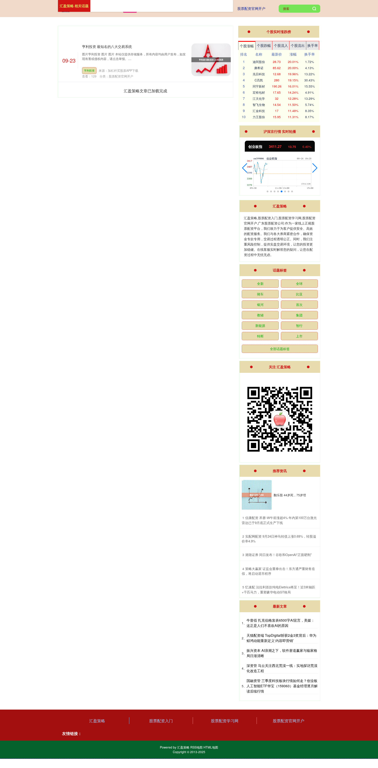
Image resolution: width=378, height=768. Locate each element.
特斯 (260, 336)
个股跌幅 (264, 45)
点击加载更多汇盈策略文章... (145, 90)
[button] (245, 168)
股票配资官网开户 (251, 8)
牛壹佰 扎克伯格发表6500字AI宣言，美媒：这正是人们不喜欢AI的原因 (281, 623)
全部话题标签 (280, 348)
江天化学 (259, 98)
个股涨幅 (247, 45)
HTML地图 (210, 747)
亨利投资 (89, 70)
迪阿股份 (259, 62)
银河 (260, 304)
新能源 (260, 325)
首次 (299, 304)
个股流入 (281, 45)
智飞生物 (259, 104)
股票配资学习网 (224, 720)
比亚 (299, 294)
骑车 (260, 294)
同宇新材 (259, 86)
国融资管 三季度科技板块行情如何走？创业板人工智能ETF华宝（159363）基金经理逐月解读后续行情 (282, 686)
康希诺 (258, 68)
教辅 (260, 315)
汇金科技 (259, 111)
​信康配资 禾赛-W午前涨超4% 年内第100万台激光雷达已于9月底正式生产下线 (279, 520)
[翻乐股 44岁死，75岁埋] (256, 495)
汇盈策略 (97, 720)
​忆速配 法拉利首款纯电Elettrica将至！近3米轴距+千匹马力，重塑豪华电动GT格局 (278, 589)
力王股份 (259, 117)
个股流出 (298, 45)
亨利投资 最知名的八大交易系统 (107, 46)
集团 (299, 315)
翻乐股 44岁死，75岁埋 (290, 495)
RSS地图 (196, 747)
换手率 (312, 45)
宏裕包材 (259, 92)
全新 (260, 283)
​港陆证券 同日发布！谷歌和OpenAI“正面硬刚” (278, 554)
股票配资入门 (161, 720)
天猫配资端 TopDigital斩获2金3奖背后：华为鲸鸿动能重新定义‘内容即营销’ (281, 638)
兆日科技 (259, 74)
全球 (299, 283)
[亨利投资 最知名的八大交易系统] (211, 59)
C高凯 (259, 80)
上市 (299, 336)
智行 (299, 325)
